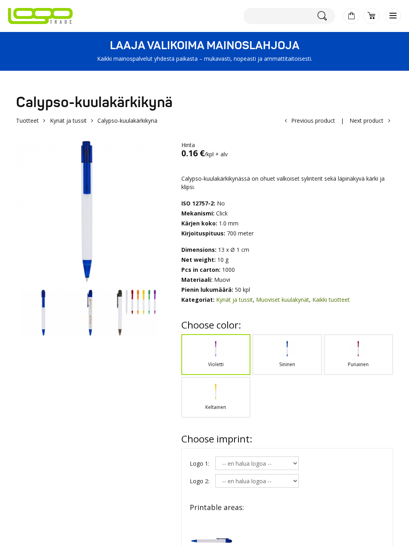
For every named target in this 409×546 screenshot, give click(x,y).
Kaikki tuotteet (331, 299)
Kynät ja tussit (68, 120)
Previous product (313, 120)
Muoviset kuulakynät (282, 299)
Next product (366, 120)
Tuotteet (27, 120)
